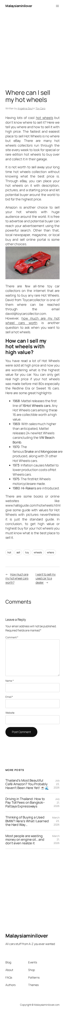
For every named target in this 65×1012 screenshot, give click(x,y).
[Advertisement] (32, 44)
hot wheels (44, 117)
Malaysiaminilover (18, 6)
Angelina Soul (25, 108)
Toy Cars (40, 108)
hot (9, 552)
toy (27, 552)
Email (9, 696)
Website (9, 712)
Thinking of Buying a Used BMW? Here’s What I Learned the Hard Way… (27, 820)
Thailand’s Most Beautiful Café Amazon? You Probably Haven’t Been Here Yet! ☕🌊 (27, 784)
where (50, 552)
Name (9, 680)
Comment (11, 637)
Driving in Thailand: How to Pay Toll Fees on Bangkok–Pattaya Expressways (25, 802)
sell (18, 552)
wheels (38, 552)
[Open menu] (57, 6)
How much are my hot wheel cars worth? (16, 578)
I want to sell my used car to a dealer (46, 578)
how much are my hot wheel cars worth (32, 320)
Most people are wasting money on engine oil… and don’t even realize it (24, 839)
